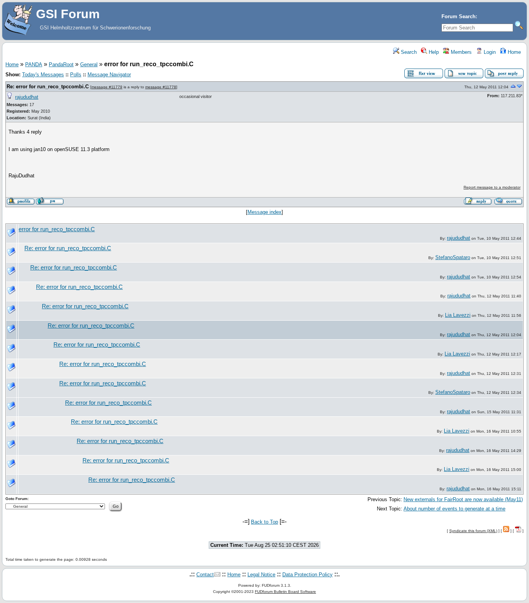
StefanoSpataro (452, 257)
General (89, 64)
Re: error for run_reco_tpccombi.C (48, 86)
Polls (75, 74)
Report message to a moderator (492, 187)
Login (489, 52)
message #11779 (106, 87)
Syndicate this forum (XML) (473, 531)
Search (408, 52)
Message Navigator (109, 74)
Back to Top (264, 522)
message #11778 (160, 87)
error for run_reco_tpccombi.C (57, 229)
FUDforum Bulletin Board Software (285, 591)
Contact (205, 574)
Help (433, 52)
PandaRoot (61, 64)
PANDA (33, 64)
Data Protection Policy (307, 574)
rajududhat (26, 97)
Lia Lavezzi (458, 315)
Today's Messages (43, 74)
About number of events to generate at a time (454, 509)
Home (513, 52)
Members (460, 52)
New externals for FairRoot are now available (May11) (463, 499)
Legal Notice (261, 574)
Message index (264, 212)
